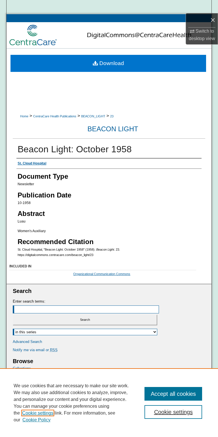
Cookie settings (37, 413)
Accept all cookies (173, 394)
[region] (109, 402)
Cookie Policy (36, 419)
